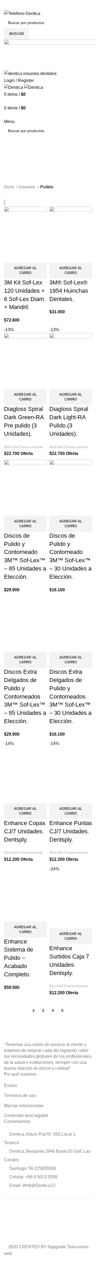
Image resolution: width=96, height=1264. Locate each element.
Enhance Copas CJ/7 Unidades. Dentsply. (24, 831)
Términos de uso (20, 1095)
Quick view (25, 256)
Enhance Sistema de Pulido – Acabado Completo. (18, 958)
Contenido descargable (26, 1115)
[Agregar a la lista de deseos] (39, 256)
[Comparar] (10, 256)
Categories (16, 180)
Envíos (10, 1085)
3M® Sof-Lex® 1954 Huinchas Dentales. (68, 290)
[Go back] (10, 154)
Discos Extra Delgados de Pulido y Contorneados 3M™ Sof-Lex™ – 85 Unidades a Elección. (25, 696)
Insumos (27, 187)
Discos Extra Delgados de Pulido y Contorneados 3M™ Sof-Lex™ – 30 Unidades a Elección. (70, 696)
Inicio (9, 187)
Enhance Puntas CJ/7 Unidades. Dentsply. (70, 831)
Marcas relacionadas (23, 1105)
